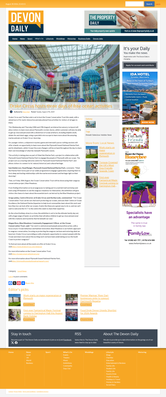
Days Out (66, 368)
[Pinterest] (19, 283)
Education (110, 360)
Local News (22, 271)
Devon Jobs (98, 38)
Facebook (67, 340)
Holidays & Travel (113, 379)
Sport (30, 38)
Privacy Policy (18, 391)
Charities (109, 357)
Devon (110, 135)
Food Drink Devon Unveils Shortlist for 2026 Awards (98, 312)
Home (14, 38)
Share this (29, 283)
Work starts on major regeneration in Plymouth (107, 151)
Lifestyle (50, 38)
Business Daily (84, 38)
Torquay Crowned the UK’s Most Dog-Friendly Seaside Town (108, 166)
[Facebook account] (16, 342)
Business (29, 363)
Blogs (108, 355)
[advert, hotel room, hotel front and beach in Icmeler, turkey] (140, 98)
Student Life (110, 368)
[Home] (45, 22)
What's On (39, 38)
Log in (158, 4)
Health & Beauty (112, 376)
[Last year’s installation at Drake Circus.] (91, 124)
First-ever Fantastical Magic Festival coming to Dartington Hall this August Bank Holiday (108, 184)
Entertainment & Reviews (116, 363)
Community (67, 366)
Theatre (66, 357)
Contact (10, 391)
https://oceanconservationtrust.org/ (26, 254)
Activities (104, 135)
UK (27, 357)
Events (65, 355)
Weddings (60, 38)
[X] (14, 283)
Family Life (110, 366)
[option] (121, 22)
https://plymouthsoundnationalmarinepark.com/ (30, 261)
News (22, 38)
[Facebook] (10, 283)
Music (65, 360)
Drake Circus (96, 135)
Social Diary (110, 385)
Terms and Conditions (29, 391)
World (28, 360)
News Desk (26, 112)
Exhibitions (67, 363)
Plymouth (89, 135)
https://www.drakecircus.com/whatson (27, 247)
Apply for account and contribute (140, 65)
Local (28, 355)
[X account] (12, 342)
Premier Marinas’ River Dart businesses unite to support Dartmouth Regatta (94, 298)
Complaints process (42, 391)
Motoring (72, 38)
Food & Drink (87, 319)
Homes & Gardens (113, 382)
